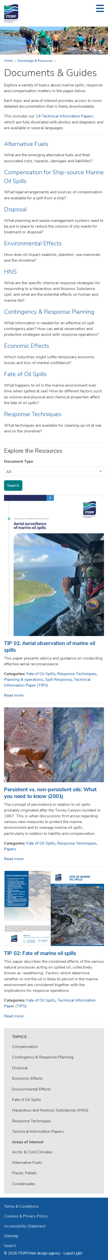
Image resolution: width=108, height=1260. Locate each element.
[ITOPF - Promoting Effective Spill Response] (11, 13)
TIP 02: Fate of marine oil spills (40, 953)
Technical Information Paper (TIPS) (47, 682)
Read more (13, 695)
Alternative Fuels (26, 144)
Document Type (18, 461)
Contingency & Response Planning (49, 312)
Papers (10, 849)
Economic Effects (26, 346)
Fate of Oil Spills (25, 374)
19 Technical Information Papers (64, 116)
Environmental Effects (33, 243)
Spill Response (58, 679)
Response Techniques (32, 414)
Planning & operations (23, 679)
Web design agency (44, 1253)
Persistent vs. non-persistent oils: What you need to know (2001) (50, 793)
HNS (10, 272)
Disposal (15, 209)
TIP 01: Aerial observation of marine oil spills (49, 647)
